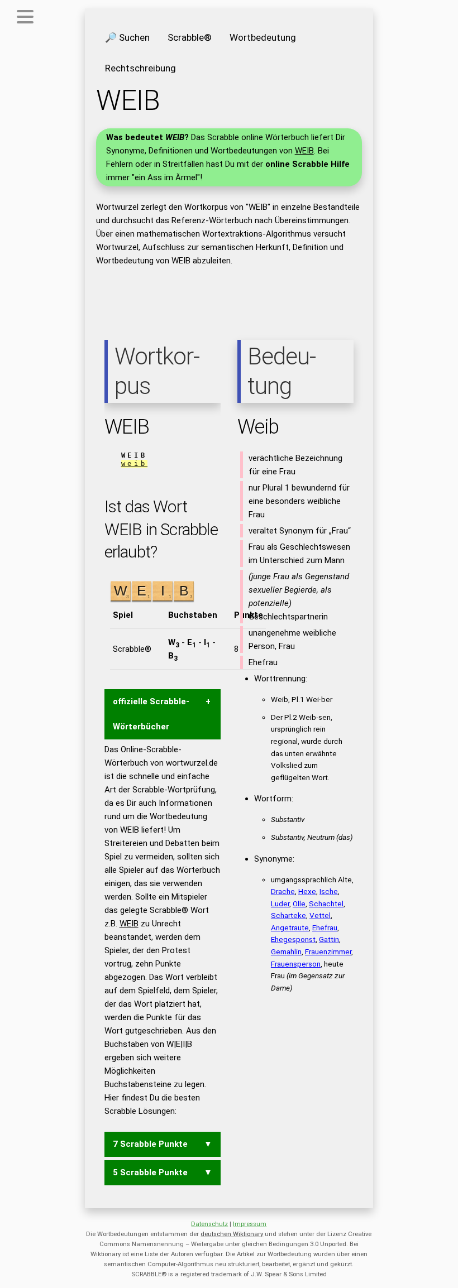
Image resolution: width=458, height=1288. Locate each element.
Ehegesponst (293, 939)
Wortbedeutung (263, 37)
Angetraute (290, 927)
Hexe (307, 891)
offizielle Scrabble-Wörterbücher (151, 714)
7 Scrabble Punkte (150, 1144)
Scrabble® (190, 37)
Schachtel (326, 903)
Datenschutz (209, 1224)
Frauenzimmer (328, 951)
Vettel (320, 915)
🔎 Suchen (127, 37)
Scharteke (288, 915)
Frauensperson (296, 963)
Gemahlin (286, 951)
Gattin (329, 939)
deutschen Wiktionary (232, 1234)
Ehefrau (324, 927)
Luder (280, 903)
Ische (328, 891)
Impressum (249, 1224)
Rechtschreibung (140, 68)
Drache (283, 891)
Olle (299, 903)
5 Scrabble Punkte (150, 1172)
